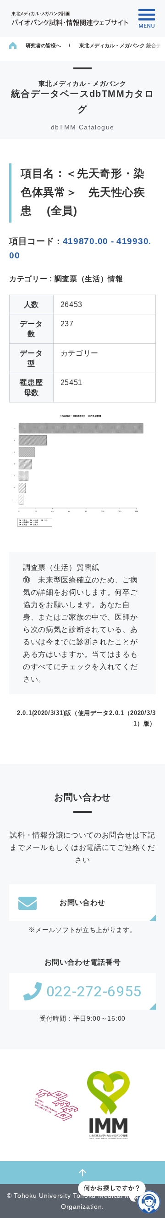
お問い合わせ (82, 902)
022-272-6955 (94, 991)
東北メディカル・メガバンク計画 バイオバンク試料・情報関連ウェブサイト (69, 19)
